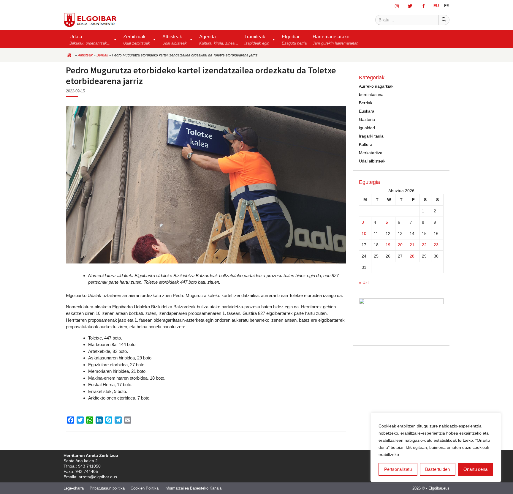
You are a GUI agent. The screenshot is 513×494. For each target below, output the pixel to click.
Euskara (366, 111)
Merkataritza (370, 152)
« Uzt (364, 282)
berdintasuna (371, 94)
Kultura (365, 144)
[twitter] (411, 6)
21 (412, 244)
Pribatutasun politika (107, 488)
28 (412, 256)
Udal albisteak (372, 161)
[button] (260, 39)
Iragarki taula (371, 136)
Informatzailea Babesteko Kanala (192, 488)
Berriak (102, 55)
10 (364, 233)
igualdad (367, 127)
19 (388, 244)
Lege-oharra (74, 488)
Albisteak (85, 55)
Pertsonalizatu (398, 469)
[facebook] (424, 6)
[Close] (494, 417)
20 (400, 244)
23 (436, 244)
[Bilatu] (443, 20)
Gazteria (367, 119)
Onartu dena (475, 469)
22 (424, 244)
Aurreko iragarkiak (376, 86)
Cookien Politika (145, 488)
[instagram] (398, 6)
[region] (435, 447)
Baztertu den (437, 469)
